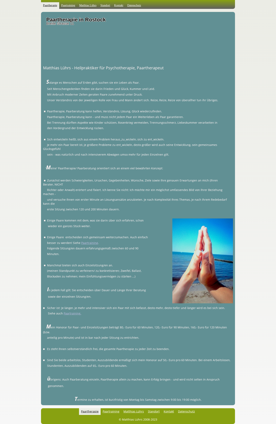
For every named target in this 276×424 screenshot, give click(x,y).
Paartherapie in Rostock (76, 20)
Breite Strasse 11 (60, 23)
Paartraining (89, 243)
